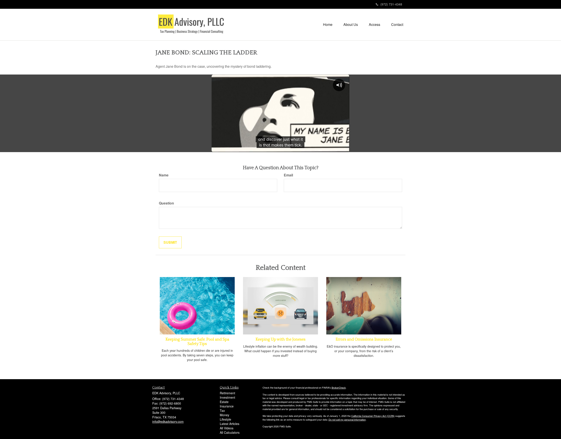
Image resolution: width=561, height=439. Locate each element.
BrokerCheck (339, 387)
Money (224, 415)
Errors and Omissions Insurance (364, 339)
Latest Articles (229, 423)
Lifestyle (225, 419)
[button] (350, 24)
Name (164, 175)
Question (166, 203)
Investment (227, 397)
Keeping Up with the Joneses (280, 339)
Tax (222, 410)
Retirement (227, 393)
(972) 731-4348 (391, 4)
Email (288, 175)
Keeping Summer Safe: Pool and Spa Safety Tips (197, 341)
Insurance (227, 406)
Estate (224, 402)
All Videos (226, 428)
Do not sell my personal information (347, 419)
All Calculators (230, 432)
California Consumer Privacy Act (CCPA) (373, 416)
